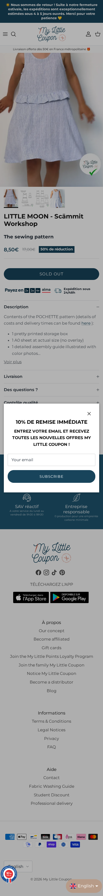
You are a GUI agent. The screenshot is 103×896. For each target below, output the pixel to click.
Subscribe (51, 476)
